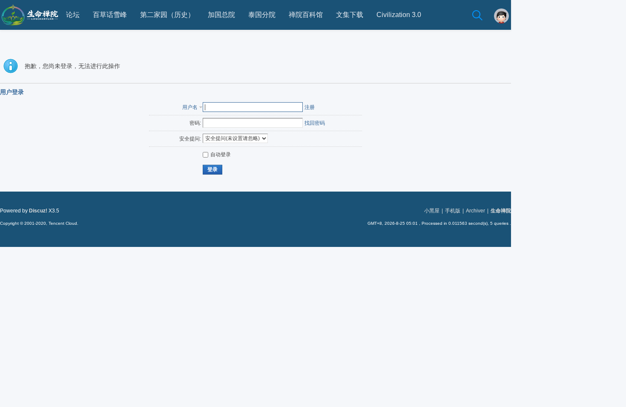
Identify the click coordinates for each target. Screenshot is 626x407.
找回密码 (314, 123)
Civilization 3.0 (398, 14)
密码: (195, 123)
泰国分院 (262, 14)
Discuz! (38, 211)
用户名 (190, 107)
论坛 (73, 14)
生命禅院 (501, 211)
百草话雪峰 (110, 14)
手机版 (452, 211)
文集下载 (349, 14)
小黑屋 (431, 211)
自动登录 (220, 155)
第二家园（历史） (167, 14)
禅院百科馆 (306, 14)
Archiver (475, 211)
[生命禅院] (30, 28)
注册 (309, 107)
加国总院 (221, 14)
